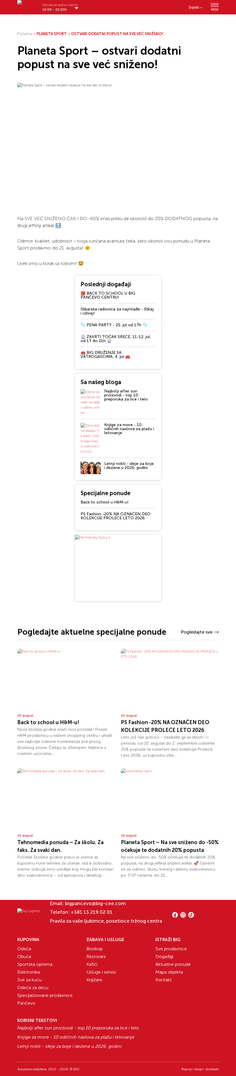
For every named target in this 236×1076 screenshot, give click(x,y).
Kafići (92, 964)
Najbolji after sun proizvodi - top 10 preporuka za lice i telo (126, 395)
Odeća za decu (32, 987)
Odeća (24, 948)
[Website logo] (27, 5)
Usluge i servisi (101, 972)
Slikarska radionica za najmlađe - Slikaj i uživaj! (117, 311)
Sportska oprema (34, 964)
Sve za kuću (29, 979)
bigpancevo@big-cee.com (95, 903)
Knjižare (94, 979)
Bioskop (94, 948)
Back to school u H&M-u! (105, 502)
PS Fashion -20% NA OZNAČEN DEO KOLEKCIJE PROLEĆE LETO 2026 (116, 516)
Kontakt (163, 979)
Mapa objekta (169, 972)
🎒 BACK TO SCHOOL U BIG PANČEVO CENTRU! (108, 295)
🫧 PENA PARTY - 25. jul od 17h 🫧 (114, 325)
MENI (214, 9)
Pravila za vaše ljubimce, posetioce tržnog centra (106, 921)
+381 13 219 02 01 (92, 912)
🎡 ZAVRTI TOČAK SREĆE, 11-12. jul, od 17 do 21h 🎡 (116, 338)
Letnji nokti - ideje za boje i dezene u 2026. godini (129, 465)
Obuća (24, 956)
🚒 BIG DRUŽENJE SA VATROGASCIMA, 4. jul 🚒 (105, 354)
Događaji (164, 956)
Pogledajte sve (196, 632)
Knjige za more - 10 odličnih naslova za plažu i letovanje (129, 428)
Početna (25, 34)
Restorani (96, 956)
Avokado (212, 1069)
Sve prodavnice (171, 948)
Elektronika (28, 972)
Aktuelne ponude (173, 964)
